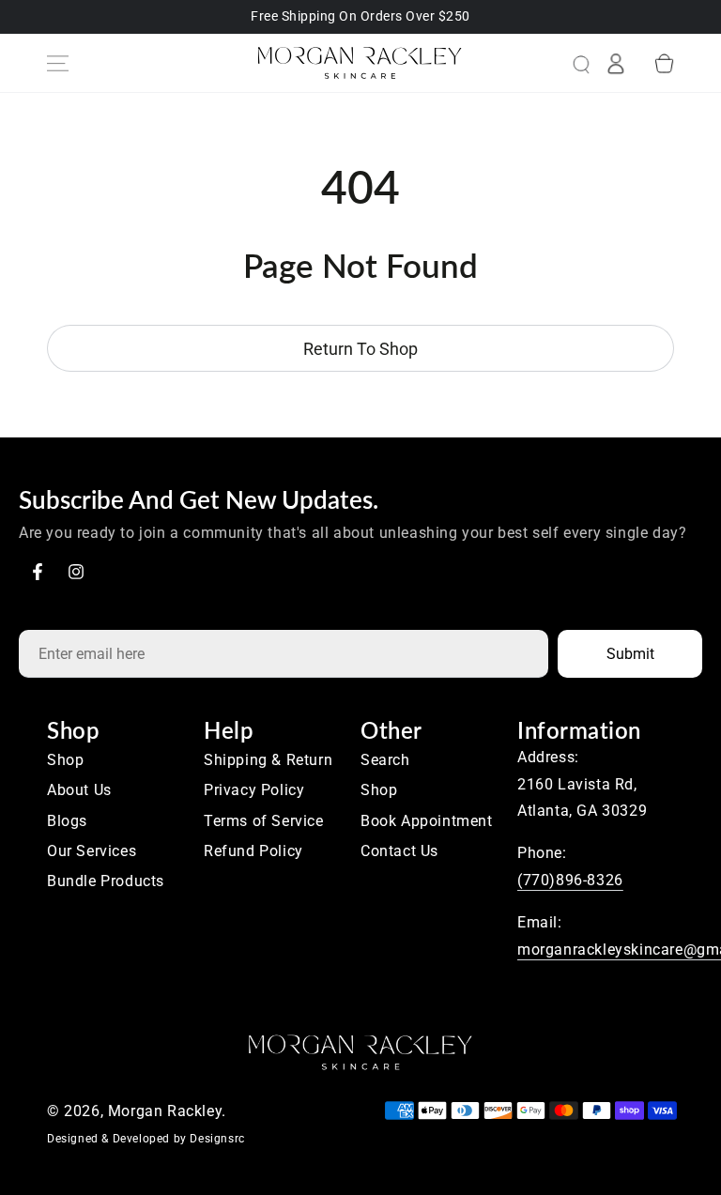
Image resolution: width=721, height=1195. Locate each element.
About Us (79, 790)
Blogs (67, 821)
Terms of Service (264, 821)
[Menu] (57, 63)
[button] (566, 63)
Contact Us (399, 851)
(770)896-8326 (570, 880)
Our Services (91, 851)
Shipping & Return (268, 760)
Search (385, 760)
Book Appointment (426, 821)
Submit (630, 654)
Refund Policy (253, 851)
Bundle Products (105, 881)
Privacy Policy (254, 790)
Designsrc (217, 1138)
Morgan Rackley (165, 1111)
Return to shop (360, 349)
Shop (65, 760)
